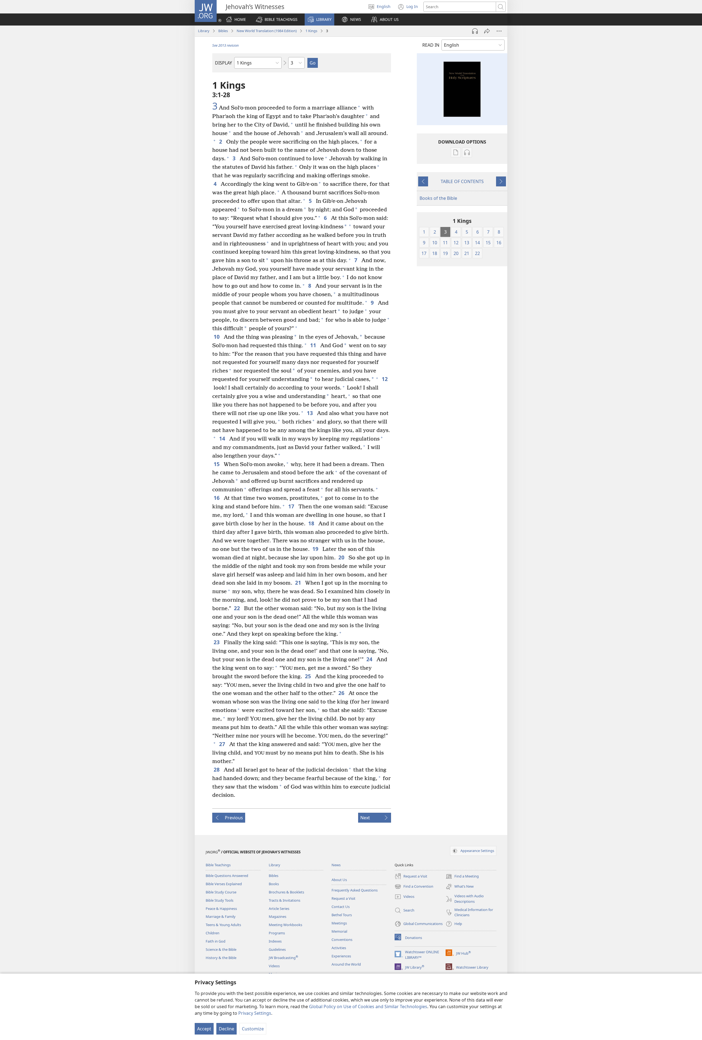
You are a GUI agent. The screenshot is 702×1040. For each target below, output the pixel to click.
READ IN (430, 45)
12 (385, 379)
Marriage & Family (221, 916)
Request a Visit (343, 898)
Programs (277, 932)
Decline (226, 1029)
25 (308, 676)
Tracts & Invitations (284, 900)
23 (217, 642)
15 (217, 464)
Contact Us (341, 906)
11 (314, 345)
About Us (339, 879)
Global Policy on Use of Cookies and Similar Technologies (368, 1006)
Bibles (223, 30)
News (336, 864)
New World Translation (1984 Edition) (267, 30)
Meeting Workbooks (285, 924)
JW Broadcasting (283, 957)
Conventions (342, 939)
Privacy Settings (254, 1013)
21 (298, 582)
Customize (253, 1029)
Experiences (341, 956)
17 (292, 506)
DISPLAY (223, 63)
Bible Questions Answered (227, 875)
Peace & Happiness (221, 908)
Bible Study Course (221, 892)
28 (217, 769)
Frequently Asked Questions (355, 890)
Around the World (346, 964)
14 (223, 438)
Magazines (277, 916)
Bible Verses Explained (224, 883)
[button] (276, 19)
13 (310, 413)
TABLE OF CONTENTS (462, 181)
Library (204, 30)
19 (316, 548)
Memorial (339, 931)
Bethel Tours (342, 914)
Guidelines (277, 949)
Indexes (275, 941)
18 (312, 523)
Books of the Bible (438, 198)
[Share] (487, 31)
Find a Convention (414, 887)
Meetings (339, 923)
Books (274, 883)
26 (342, 693)
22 (237, 608)
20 (342, 557)
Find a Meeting (462, 877)
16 (217, 497)
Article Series (279, 908)
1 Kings (311, 30)
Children (212, 932)
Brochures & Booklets (286, 892)
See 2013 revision (225, 45)
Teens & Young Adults (223, 924)
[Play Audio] (475, 31)
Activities (339, 947)
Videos (274, 965)
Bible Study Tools (219, 900)
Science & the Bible (221, 949)
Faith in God (215, 941)
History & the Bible (221, 957)
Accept (204, 1029)
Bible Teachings (218, 864)
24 (370, 659)
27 (223, 744)
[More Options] (499, 31)
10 (217, 336)
